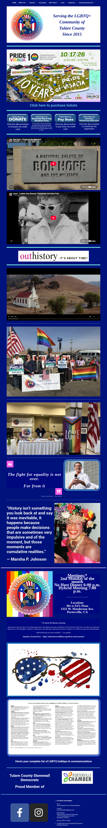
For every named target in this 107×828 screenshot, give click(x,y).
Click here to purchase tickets (53, 105)
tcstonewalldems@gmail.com (65, 810)
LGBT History (53, 2)
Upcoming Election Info (86, 2)
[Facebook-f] (19, 812)
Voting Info (71, 2)
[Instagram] (38, 812)
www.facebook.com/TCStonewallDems (68, 805)
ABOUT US (22, 2)
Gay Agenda (42, 2)
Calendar (32, 2)
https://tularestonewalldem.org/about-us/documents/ (63, 636)
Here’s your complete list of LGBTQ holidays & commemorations (53, 761)
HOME (14, 2)
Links (62, 2)
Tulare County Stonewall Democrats (29, 777)
